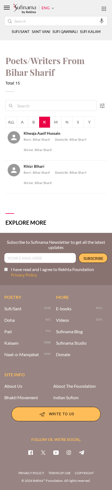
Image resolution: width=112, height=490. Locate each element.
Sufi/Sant (12, 308)
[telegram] (81, 452)
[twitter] (43, 452)
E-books (63, 308)
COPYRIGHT (84, 473)
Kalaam (11, 343)
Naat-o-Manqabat (21, 354)
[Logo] (24, 9)
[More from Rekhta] (103, 8)
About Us (13, 386)
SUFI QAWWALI (65, 32)
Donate (63, 354)
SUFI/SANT (21, 32)
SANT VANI (41, 32)
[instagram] (68, 452)
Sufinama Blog (69, 331)
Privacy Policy (24, 274)
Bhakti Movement (21, 397)
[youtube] (56, 452)
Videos (62, 320)
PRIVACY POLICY (31, 473)
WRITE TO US (61, 413)
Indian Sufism (66, 397)
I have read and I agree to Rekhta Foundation (52, 272)
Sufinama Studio (71, 343)
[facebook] (30, 452)
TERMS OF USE (59, 473)
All (11, 122)
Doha (9, 320)
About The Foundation (74, 386)
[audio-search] (101, 20)
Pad (8, 331)
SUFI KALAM (90, 32)
